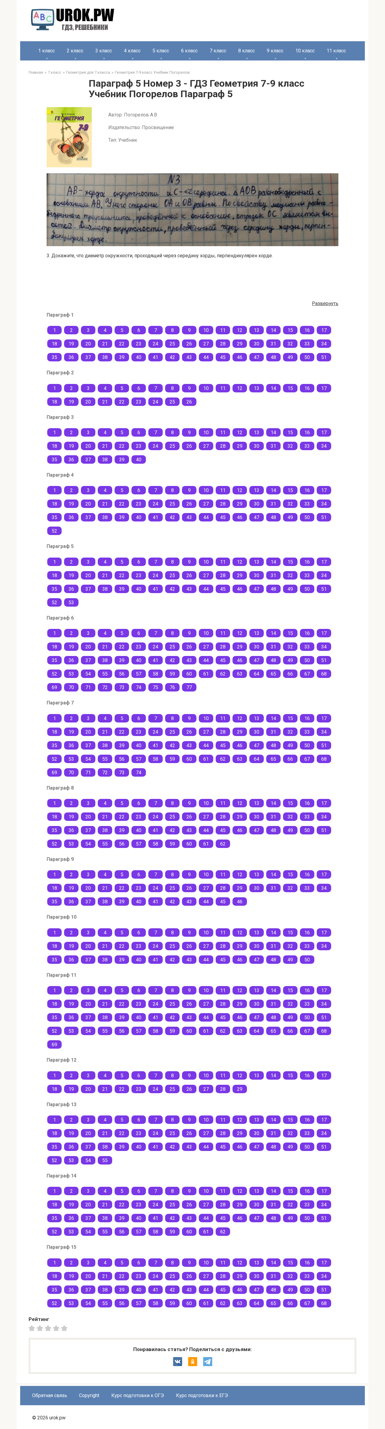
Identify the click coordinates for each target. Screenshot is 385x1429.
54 (88, 674)
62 (223, 674)
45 (223, 357)
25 (172, 344)
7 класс (218, 51)
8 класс (246, 51)
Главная (36, 72)
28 (223, 344)
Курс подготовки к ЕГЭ (202, 1395)
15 (290, 330)
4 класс (132, 51)
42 (172, 357)
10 (206, 330)
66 (290, 674)
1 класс (46, 51)
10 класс (305, 51)
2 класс (75, 51)
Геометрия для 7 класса (88, 72)
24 (155, 344)
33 (307, 344)
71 (88, 687)
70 (71, 687)
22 (122, 344)
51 (324, 357)
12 (239, 330)
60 (189, 674)
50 (307, 357)
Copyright (89, 1395)
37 (88, 357)
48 (273, 357)
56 (122, 674)
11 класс (336, 51)
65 (273, 674)
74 (138, 687)
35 (54, 357)
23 (138, 344)
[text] (65, 1328)
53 (71, 602)
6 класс (189, 51)
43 (189, 357)
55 (105, 674)
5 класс (160, 51)
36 (71, 357)
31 (273, 344)
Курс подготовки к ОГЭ (137, 1395)
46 (239, 357)
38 (105, 357)
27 (206, 344)
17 (324, 330)
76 (172, 687)
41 (155, 357)
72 (105, 687)
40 (138, 357)
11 (223, 330)
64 (256, 674)
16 (307, 330)
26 (189, 344)
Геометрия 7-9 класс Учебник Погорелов (152, 72)
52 (54, 531)
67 (307, 674)
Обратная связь (49, 1395)
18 (54, 344)
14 (273, 330)
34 (324, 344)
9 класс (275, 51)
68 (324, 674)
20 (88, 344)
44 (206, 357)
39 (122, 357)
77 (189, 687)
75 (155, 687)
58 (155, 674)
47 (256, 357)
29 (239, 344)
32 (290, 344)
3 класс (103, 51)
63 (239, 674)
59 (172, 674)
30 (256, 344)
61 (206, 674)
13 (256, 330)
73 (122, 687)
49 (290, 357)
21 (105, 344)
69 (54, 687)
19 (71, 344)
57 (138, 674)
